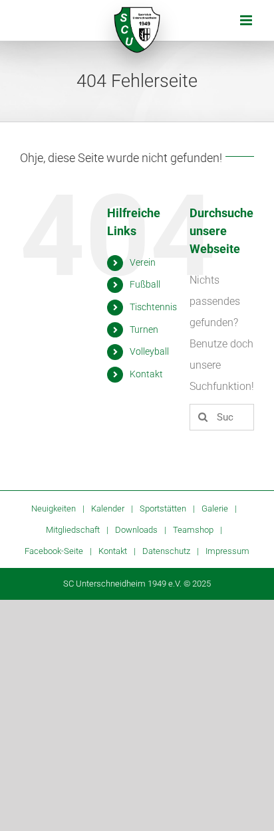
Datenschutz (166, 551)
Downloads (136, 530)
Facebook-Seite (54, 551)
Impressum (227, 551)
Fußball (145, 284)
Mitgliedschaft (73, 530)
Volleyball (149, 351)
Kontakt (146, 374)
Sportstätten (163, 508)
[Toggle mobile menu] (247, 20)
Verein (143, 262)
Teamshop (193, 530)
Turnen (144, 329)
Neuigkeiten (53, 508)
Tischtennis (153, 307)
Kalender (107, 508)
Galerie (215, 508)
